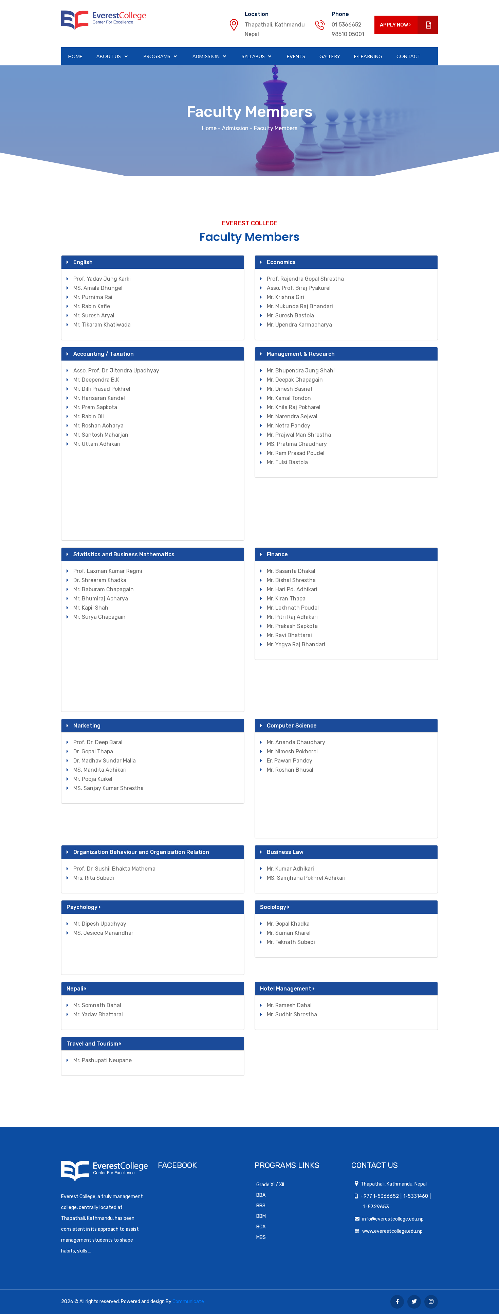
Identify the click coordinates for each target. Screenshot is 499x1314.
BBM (261, 1216)
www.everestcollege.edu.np (392, 1231)
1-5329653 (376, 1207)
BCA (260, 1227)
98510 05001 (348, 34)
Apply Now (394, 25)
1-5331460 (415, 1196)
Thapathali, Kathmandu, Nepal (394, 1184)
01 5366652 (347, 24)
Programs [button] (157, 56)
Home (75, 56)
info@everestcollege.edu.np (393, 1219)
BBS (260, 1206)
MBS (261, 1237)
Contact (408, 56)
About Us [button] (109, 56)
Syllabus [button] (254, 56)
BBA (260, 1195)
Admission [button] (206, 56)
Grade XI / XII (270, 1185)
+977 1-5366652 (380, 1196)
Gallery (329, 56)
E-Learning (368, 56)
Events (296, 56)
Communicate (188, 1301)
